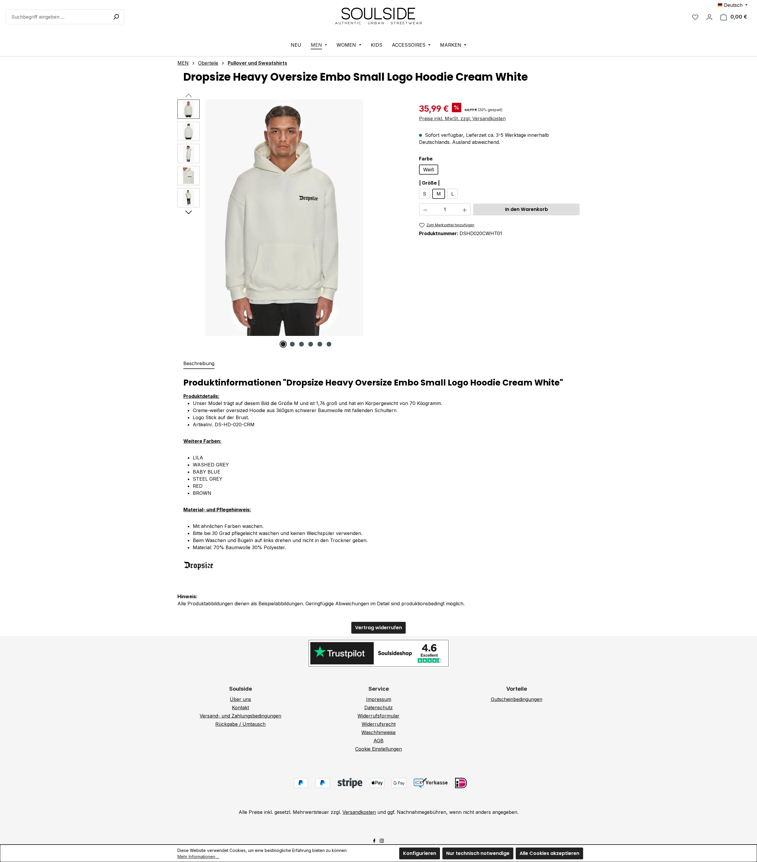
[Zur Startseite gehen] (378, 15)
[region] (292, 224)
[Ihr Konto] (709, 17)
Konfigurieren (419, 853)
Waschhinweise (378, 732)
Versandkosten (359, 812)
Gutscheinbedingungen (516, 699)
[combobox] (65, 17)
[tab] (198, 363)
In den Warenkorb (526, 209)
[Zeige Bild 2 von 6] (292, 344)
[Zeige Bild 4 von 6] (310, 344)
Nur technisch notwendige (477, 853)
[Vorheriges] (188, 95)
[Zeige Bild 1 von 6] (283, 344)
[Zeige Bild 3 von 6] (301, 344)
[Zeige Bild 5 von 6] (320, 344)
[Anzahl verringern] (425, 209)
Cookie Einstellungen (378, 749)
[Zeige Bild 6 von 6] (329, 344)
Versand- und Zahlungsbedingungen (240, 716)
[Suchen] (116, 16)
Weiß (428, 170)
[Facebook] (374, 840)
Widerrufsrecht (379, 724)
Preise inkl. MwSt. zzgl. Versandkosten (462, 118)
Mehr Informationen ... (198, 856)
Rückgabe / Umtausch (240, 724)
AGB (378, 741)
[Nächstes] (188, 211)
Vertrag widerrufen (378, 627)
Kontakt (240, 707)
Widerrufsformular (378, 716)
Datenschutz (378, 707)
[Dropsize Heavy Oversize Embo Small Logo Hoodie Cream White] (284, 218)
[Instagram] (382, 840)
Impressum (378, 699)
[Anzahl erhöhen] (465, 209)
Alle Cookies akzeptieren (549, 853)
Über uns (240, 699)
